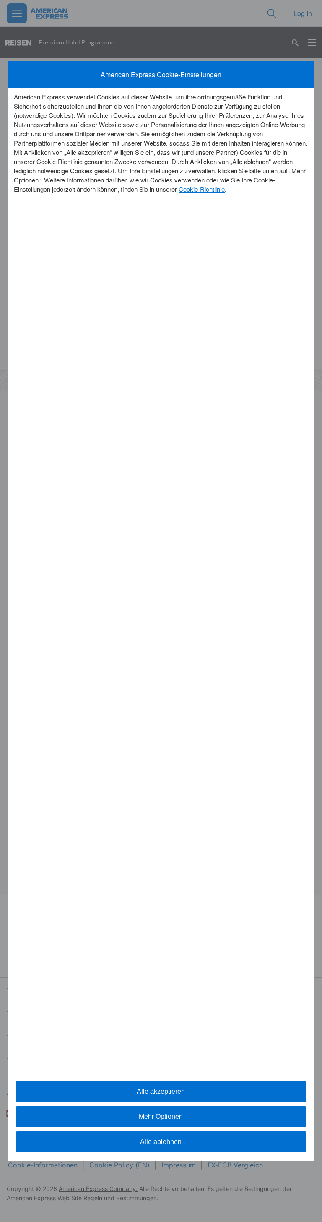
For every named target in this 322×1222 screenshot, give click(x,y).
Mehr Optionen (161, 1116)
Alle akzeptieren (161, 1091)
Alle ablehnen (161, 1141)
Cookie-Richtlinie (202, 189)
